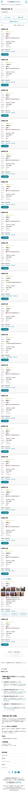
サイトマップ (4, 767)
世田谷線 (3, 296)
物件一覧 (12, 4)
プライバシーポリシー (6, 761)
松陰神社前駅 (9, 296)
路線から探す (21, 17)
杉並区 (12, 326)
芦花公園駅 (7, 326)
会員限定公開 (22, 685)
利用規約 (3, 758)
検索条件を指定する (14, 21)
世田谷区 (13, 51)
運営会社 (3, 764)
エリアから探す (7, 17)
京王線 (2, 51)
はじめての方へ (5, 755)
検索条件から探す (4, 671)
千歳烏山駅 (3, 12)
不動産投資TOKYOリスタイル (5, 4)
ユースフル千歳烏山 (13, 685)
